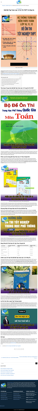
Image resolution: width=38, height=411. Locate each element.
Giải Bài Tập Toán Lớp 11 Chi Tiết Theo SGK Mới (10, 357)
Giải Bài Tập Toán (9, 5)
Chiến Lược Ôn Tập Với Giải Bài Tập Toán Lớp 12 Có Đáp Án (10, 83)
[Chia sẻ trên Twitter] (18, 349)
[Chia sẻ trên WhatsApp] (15, 349)
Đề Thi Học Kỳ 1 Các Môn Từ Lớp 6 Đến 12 (8, 373)
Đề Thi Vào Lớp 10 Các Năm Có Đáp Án (7, 375)
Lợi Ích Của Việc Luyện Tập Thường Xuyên (8, 84)
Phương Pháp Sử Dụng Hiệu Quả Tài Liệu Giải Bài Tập (9, 81)
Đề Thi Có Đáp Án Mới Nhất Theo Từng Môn (13, 345)
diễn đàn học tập (13, 342)
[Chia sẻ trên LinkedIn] (23, 349)
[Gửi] (36, 363)
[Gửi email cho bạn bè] (20, 349)
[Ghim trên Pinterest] (21, 349)
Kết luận (3, 85)
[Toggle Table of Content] (20, 77)
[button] (1, 2)
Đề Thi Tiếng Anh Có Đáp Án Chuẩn (6, 368)
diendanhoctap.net (21, 409)
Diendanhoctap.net (10, 382)
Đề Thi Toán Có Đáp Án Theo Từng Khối (7, 370)
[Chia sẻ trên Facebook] (16, 349)
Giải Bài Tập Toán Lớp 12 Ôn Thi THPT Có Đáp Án (11, 73)
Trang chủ (3, 5)
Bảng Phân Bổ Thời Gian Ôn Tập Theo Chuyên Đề (9, 82)
